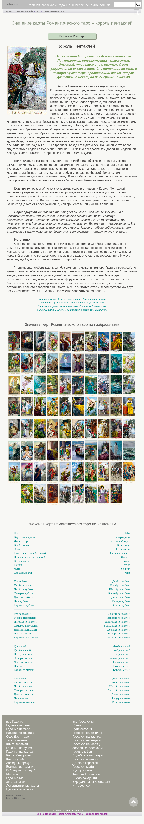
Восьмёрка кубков (119, 593)
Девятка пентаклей (25, 629)
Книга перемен (17, 744)
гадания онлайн (24, 11)
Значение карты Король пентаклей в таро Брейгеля (72, 302)
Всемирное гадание (20, 766)
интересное (80, 5)
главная (34, 5)
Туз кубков (20, 581)
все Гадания (15, 721)
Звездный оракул (19, 763)
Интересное (81, 785)
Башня (18, 564)
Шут (17, 533)
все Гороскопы (83, 721)
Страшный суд (23, 572)
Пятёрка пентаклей (25, 621)
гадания (64, 5)
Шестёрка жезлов (119, 686)
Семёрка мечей (23, 658)
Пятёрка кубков (23, 589)
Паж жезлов (21, 698)
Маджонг (12, 774)
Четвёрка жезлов (120, 682)
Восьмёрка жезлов (119, 690)
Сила (17, 549)
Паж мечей (20, 665)
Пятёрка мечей (23, 654)
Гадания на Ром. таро (72, 36)
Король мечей (121, 669)
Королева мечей (24, 669)
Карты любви (82, 751)
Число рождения (84, 778)
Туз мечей (20, 646)
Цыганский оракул (19, 789)
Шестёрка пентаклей (117, 621)
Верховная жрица (24, 537)
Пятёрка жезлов (23, 686)
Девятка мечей (23, 661)
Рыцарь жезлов (121, 698)
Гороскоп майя (83, 766)
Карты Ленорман (18, 755)
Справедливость (120, 552)
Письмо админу (14, 795)
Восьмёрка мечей (119, 658)
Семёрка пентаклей (26, 625)
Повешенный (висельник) (29, 556)
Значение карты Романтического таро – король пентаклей (72, 814)
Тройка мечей (22, 650)
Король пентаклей (119, 637)
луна (94, 5)
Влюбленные (21, 545)
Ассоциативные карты (22, 785)
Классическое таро (20, 733)
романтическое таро (53, 11)
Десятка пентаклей (118, 629)
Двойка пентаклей (119, 613)
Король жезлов (121, 702)
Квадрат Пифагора (86, 774)
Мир (127, 572)
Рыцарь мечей (121, 665)
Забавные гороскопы (87, 748)
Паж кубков (21, 601)
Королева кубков (24, 605)
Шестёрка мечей (120, 654)
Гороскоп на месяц (86, 744)
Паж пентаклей (23, 633)
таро (37, 11)
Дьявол (126, 560)
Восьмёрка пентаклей (117, 625)
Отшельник (123, 549)
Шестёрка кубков (119, 589)
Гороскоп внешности (87, 759)
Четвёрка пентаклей (118, 617)
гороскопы (49, 5)
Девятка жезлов (23, 694)
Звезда (126, 564)
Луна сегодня (82, 729)
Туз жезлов (20, 678)
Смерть (125, 556)
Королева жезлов (24, 702)
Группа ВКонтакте (16, 798)
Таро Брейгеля (16, 740)
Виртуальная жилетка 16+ (91, 782)
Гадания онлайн (18, 725)
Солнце (125, 568)
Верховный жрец (120, 541)
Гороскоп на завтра (86, 736)
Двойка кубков (121, 581)
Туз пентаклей (22, 613)
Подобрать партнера (87, 755)
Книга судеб (15, 759)
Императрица (121, 537)
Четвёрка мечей (120, 650)
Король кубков (121, 605)
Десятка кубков (120, 597)
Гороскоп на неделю (87, 740)
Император (21, 541)
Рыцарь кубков (121, 601)
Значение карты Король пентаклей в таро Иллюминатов (72, 309)
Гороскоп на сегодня (87, 733)
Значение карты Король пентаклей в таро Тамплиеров (72, 306)
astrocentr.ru (15, 4)
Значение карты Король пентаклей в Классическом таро (72, 298)
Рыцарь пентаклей (119, 633)
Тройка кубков (23, 585)
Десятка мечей (121, 661)
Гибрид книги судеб (20, 770)
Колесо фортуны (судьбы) (30, 552)
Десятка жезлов (120, 694)
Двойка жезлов (121, 678)
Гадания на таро (18, 729)
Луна (17, 568)
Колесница (123, 545)
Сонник (77, 725)
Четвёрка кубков (120, 585)
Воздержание (22, 560)
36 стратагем (15, 782)
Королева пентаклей (26, 637)
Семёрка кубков (23, 593)
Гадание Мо (14, 778)
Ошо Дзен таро (17, 736)
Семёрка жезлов (24, 690)
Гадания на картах (19, 751)
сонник (105, 5)
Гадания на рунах (19, 748)
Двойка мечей (121, 646)
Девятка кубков (23, 597)
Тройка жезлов (23, 682)
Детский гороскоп (85, 763)
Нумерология (82, 770)
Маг (127, 533)
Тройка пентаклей (25, 617)
